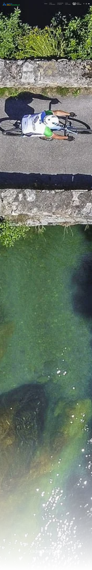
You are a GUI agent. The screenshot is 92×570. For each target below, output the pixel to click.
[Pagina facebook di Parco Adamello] (83, 3)
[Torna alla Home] (11, 3)
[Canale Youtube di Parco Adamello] (88, 3)
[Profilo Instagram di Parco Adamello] (86, 3)
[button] (52, 3)
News (45, 3)
